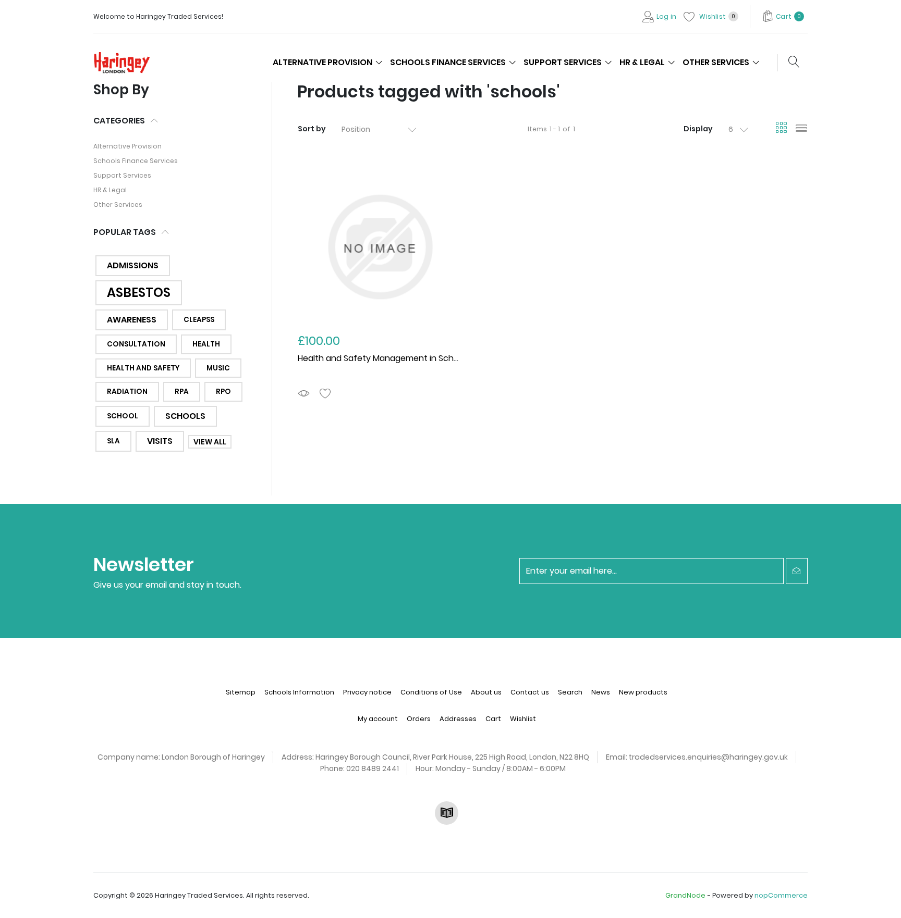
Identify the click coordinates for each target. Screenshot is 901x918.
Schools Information (299, 692)
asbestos (139, 292)
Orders (419, 719)
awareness (131, 320)
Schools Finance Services (135, 160)
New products (643, 692)
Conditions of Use (431, 692)
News (600, 692)
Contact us (529, 692)
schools (185, 416)
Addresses (458, 719)
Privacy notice (367, 692)
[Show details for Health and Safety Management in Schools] (380, 247)
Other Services (117, 204)
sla (113, 441)
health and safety (143, 368)
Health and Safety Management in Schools (384, 358)
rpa (182, 391)
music (218, 368)
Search (570, 692)
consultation (136, 344)
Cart (493, 719)
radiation (127, 391)
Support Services (122, 175)
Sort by (312, 128)
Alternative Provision (127, 146)
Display (698, 128)
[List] (801, 129)
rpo (223, 391)
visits (160, 441)
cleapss (199, 320)
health (206, 344)
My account (378, 719)
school (122, 416)
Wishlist (523, 719)
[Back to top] (880, 897)
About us (486, 692)
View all (209, 442)
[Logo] (125, 61)
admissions (133, 265)
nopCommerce (781, 895)
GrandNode (685, 895)
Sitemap (240, 692)
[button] (783, 16)
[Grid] (781, 129)
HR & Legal (110, 189)
